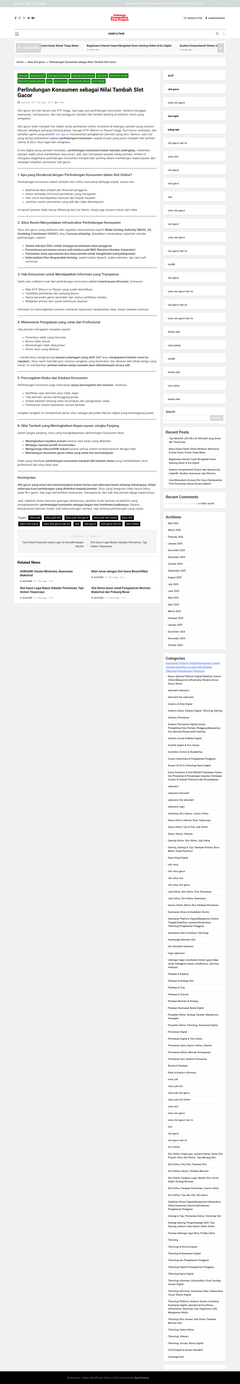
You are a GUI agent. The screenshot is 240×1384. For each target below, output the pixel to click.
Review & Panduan (178, 1065)
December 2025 (176, 550)
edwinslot (173, 786)
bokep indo (174, 331)
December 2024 (176, 631)
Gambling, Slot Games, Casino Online (188, 813)
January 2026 (175, 543)
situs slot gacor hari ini (31, 81)
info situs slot (175, 878)
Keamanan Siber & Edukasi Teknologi (188, 932)
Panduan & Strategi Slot (181, 980)
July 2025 (173, 584)
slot (49, 81)
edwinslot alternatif (178, 793)
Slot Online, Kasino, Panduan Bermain (188, 1171)
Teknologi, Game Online (181, 1329)
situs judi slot (38, 75)
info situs (173, 864)
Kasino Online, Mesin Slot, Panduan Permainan (193, 905)
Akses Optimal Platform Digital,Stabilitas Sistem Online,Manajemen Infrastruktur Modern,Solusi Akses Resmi (194, 680)
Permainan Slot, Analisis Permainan (187, 1059)
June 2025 (173, 591)
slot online (174, 385)
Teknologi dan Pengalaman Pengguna (188, 1260)
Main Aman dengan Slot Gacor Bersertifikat (119, 571)
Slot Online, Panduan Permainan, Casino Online (193, 1188)
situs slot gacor (118, 75)
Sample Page (116, 33)
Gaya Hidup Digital (178, 857)
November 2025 (176, 557)
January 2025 (175, 624)
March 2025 (174, 611)
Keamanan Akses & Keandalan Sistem (188, 912)
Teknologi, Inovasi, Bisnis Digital (185, 1343)
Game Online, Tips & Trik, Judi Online (188, 827)
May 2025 (173, 597)
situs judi (23, 75)
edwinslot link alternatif (181, 800)
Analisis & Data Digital (180, 704)
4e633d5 (25, 102)
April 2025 (173, 604)
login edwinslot (176, 953)
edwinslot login (176, 806)
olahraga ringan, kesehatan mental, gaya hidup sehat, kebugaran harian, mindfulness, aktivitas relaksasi (193, 963)
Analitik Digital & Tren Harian (183, 745)
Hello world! (207, 503)
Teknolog (173, 1239)
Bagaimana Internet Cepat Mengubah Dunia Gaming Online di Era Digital (96, 45)
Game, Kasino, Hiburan (180, 833)
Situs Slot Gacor (29, 523)
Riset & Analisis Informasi (182, 1072)
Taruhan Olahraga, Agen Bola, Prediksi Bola (191, 1233)
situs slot (102, 75)
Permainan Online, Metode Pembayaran (189, 1052)
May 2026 (173, 523)
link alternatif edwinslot (181, 946)
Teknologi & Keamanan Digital (184, 1253)
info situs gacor (176, 871)
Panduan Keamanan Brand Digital (186, 1008)
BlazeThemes (141, 1377)
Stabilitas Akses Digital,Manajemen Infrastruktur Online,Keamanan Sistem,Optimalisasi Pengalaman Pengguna (194, 1205)
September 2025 (177, 570)
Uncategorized (176, 1356)
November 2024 (176, 638)
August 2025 (175, 577)
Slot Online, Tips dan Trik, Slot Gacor (188, 1195)
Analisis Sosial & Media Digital (184, 738)
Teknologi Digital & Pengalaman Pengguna (191, 1267)
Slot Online (98, 81)
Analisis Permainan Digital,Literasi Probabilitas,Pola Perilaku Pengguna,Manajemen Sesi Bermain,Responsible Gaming (194, 728)
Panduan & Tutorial (178, 994)
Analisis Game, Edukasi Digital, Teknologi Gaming (195, 710)
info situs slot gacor (179, 884)
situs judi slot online (83, 75)
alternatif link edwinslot (181, 697)
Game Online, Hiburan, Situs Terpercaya (189, 820)
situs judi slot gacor (58, 75)
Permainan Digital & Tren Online (185, 1038)
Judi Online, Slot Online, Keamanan (187, 898)
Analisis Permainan (178, 717)
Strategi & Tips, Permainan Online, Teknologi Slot (194, 1216)
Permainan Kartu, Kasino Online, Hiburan (190, 1045)
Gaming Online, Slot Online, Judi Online (189, 840)
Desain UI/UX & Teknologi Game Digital (189, 765)
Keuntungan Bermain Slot (181, 939)
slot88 (171, 264)
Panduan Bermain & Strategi (183, 1001)
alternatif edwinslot (178, 690)
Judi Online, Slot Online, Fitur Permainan (189, 891)
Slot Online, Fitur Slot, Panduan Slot (187, 1164)
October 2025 (175, 563)
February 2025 (175, 618)
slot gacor (60, 81)
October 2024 (175, 645)
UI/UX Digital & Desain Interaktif (185, 1350)
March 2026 (174, 530)
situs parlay (174, 345)
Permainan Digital (177, 1031)
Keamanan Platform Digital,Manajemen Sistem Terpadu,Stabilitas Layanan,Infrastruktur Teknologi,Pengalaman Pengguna (193, 667)
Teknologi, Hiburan (178, 1336)
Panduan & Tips (176, 987)
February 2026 (175, 536)
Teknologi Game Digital (180, 1273)
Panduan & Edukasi (178, 974)
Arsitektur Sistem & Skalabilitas (185, 751)
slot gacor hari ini (79, 81)
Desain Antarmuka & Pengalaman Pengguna (192, 758)
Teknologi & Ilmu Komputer (183, 1246)
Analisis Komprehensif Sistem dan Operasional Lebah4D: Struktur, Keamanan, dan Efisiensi (154, 3)
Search (170, 411)
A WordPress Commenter (182, 503)
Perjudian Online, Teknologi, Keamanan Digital (193, 1025)
